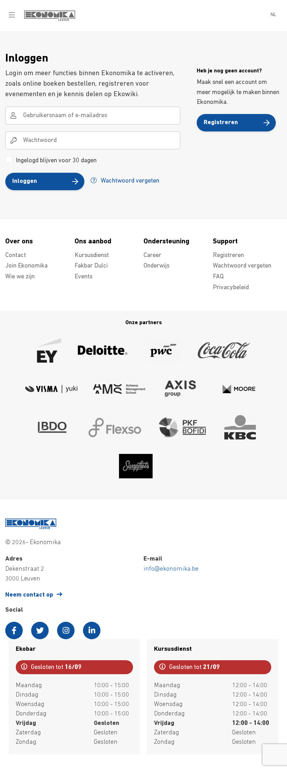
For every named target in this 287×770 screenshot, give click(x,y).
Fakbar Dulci (91, 266)
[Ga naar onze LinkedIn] (91, 630)
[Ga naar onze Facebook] (14, 630)
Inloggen (24, 181)
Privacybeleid (231, 288)
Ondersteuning (166, 241)
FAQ (218, 277)
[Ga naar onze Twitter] (40, 630)
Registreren (221, 123)
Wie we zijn (20, 277)
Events (83, 277)
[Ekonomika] (49, 19)
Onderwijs (156, 266)
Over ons (19, 241)
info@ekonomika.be (171, 569)
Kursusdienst (92, 255)
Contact (15, 255)
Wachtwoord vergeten (129, 181)
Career (152, 255)
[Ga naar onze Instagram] (66, 630)
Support (225, 241)
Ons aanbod (93, 241)
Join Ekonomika (26, 266)
